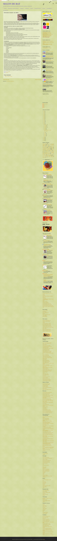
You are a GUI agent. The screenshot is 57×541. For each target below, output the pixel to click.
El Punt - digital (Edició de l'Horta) (46, 314)
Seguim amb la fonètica (49, 235)
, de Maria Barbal (46, 32)
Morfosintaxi (47, 150)
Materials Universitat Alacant (46, 360)
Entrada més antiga (38, 79)
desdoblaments (51, 145)
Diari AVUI (44, 313)
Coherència (27, 8)
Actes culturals (45, 143)
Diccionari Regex (44, 403)
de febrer (45, 134)
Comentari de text (45, 270)
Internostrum (44, 509)
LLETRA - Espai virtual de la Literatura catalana (48, 327)
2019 (44, 114)
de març (45, 133)
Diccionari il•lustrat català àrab (46, 461)
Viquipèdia (44, 454)
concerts (47, 145)
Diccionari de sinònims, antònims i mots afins (48, 395)
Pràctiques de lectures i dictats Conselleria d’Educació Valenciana (47, 367)
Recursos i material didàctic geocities (47, 444)
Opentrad (44, 510)
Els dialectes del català (45, 385)
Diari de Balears (44, 482)
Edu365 (43, 300)
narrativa (51, 150)
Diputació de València (45, 301)
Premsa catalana (44, 486)
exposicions (49, 147)
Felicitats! (47, 65)
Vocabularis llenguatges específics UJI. (47, 529)
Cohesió (31, 8)
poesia (53, 151)
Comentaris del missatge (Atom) (10, 81)
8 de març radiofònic (45, 180)
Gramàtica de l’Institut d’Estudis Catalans (47, 433)
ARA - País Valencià (45, 316)
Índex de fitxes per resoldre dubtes (46, 345)
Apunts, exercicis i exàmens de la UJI (47, 343)
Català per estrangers (45, 459)
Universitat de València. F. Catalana (47, 323)
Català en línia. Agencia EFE (46, 419)
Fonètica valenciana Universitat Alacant (47, 387)
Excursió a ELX (45, 147)
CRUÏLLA (44, 260)
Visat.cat (44, 294)
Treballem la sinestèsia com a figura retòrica (50, 184)
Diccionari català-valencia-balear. (46, 393)
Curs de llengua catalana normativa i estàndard (48, 348)
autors (47, 144)
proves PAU (52, 153)
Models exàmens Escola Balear (46, 361)
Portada (5, 8)
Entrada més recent (6, 79)
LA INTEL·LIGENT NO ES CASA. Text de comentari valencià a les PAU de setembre (49, 56)
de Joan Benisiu (46, 36)
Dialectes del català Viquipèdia (46, 384)
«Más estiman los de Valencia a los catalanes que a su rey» (47, 245)
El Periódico (44, 483)
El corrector (44, 507)
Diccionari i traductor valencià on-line (47, 303)
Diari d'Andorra (44, 481)
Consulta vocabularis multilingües (46, 500)
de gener (45, 135)
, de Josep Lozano (47, 33)
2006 (44, 140)
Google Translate (44, 508)
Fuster (52, 147)
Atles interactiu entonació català (46, 383)
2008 (44, 138)
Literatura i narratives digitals (47, 198)
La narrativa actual (49, 210)
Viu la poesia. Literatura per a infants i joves (48, 293)
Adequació (22, 8)
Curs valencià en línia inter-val (46, 349)
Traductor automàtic (45, 513)
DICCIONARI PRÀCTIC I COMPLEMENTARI (48, 402)
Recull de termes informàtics (46, 525)
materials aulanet (44, 359)
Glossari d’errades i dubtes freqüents (47, 431)
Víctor (44, 107)
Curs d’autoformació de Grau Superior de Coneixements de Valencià (47, 346)
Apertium (44, 504)
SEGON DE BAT (11, 3)
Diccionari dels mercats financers (46, 396)
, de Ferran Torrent (48, 34)
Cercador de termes (45, 499)
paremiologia (50, 151)
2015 (44, 118)
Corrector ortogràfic (45, 491)
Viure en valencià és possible (47, 244)
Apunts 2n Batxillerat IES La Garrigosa (47, 342)
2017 (44, 116)
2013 (44, 120)
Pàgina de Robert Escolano (46, 362)
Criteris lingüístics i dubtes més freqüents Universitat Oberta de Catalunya (47, 422)
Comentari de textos (38, 8)
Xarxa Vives (44, 450)
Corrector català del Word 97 (46, 490)
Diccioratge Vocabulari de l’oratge (46, 523)
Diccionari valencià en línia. (46, 404)
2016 (44, 117)
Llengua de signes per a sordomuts (47, 524)
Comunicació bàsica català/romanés (47, 460)
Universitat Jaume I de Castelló (46, 449)
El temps (44, 484)
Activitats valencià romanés (46, 457)
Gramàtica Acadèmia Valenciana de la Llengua (48, 432)
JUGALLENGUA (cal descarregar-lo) (47, 356)
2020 (44, 113)
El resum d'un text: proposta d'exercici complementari (49, 70)
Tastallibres (44, 295)
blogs (49, 144)
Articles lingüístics (45, 344)
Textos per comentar (48, 155)
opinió (45, 151)
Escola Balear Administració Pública (47, 427)
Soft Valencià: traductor (45, 512)
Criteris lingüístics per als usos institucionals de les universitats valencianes (48, 423)
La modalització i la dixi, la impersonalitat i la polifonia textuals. (49, 80)
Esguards (44, 322)
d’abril (45, 132)
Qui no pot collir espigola (46, 240)
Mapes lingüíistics (45, 388)
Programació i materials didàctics (13, 8)
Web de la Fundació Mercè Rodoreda (47, 325)
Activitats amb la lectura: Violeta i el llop (49, 190)
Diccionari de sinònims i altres (46, 394)
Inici (22, 79)
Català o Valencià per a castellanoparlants (47, 458)
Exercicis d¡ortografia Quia (46, 354)
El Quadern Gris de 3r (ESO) (46, 189)
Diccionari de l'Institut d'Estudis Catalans (47, 304)
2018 (44, 115)
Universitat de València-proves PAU (47, 320)
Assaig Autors (44, 144)
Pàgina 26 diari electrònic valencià (46, 485)
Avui (43, 480)
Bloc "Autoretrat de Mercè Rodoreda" (47, 324)
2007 (44, 139)
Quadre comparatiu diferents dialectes (47, 389)
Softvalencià (44, 493)
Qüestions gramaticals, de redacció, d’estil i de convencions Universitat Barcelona (48, 443)
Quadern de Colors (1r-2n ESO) (47, 183)
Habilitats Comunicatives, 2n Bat (47, 204)
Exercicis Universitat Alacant (46, 355)
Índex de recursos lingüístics (46, 418)
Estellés (49, 146)
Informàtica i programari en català (46, 492)
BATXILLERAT (45, 273)
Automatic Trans (44, 505)
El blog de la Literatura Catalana (46, 321)
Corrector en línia (44, 506)
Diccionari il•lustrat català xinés (46, 462)
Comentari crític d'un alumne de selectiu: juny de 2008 (49, 60)
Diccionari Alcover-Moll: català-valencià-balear (48, 305)
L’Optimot (44, 501)
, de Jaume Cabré (47, 44)
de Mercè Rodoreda (47, 35)
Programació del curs (47, 152)
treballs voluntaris (51, 156)
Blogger (44, 539)
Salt (43, 511)
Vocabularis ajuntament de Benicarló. (47, 528)
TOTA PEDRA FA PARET (46, 249)
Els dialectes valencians (45, 386)
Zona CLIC (44, 495)
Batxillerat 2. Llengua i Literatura (47, 174)
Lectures (43, 8)
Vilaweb (43, 487)
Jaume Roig (44, 195)
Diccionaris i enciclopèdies (46, 302)
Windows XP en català (45, 494)
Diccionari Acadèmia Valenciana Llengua (47, 392)
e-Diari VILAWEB (45, 315)
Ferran (44, 106)
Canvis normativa (45, 241)
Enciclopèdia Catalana (45, 453)
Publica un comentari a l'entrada (8, 76)
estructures (7, 72)
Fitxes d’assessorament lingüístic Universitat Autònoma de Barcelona (48, 430)
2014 (44, 119)
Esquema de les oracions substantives (47, 84)
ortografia (48, 151)
